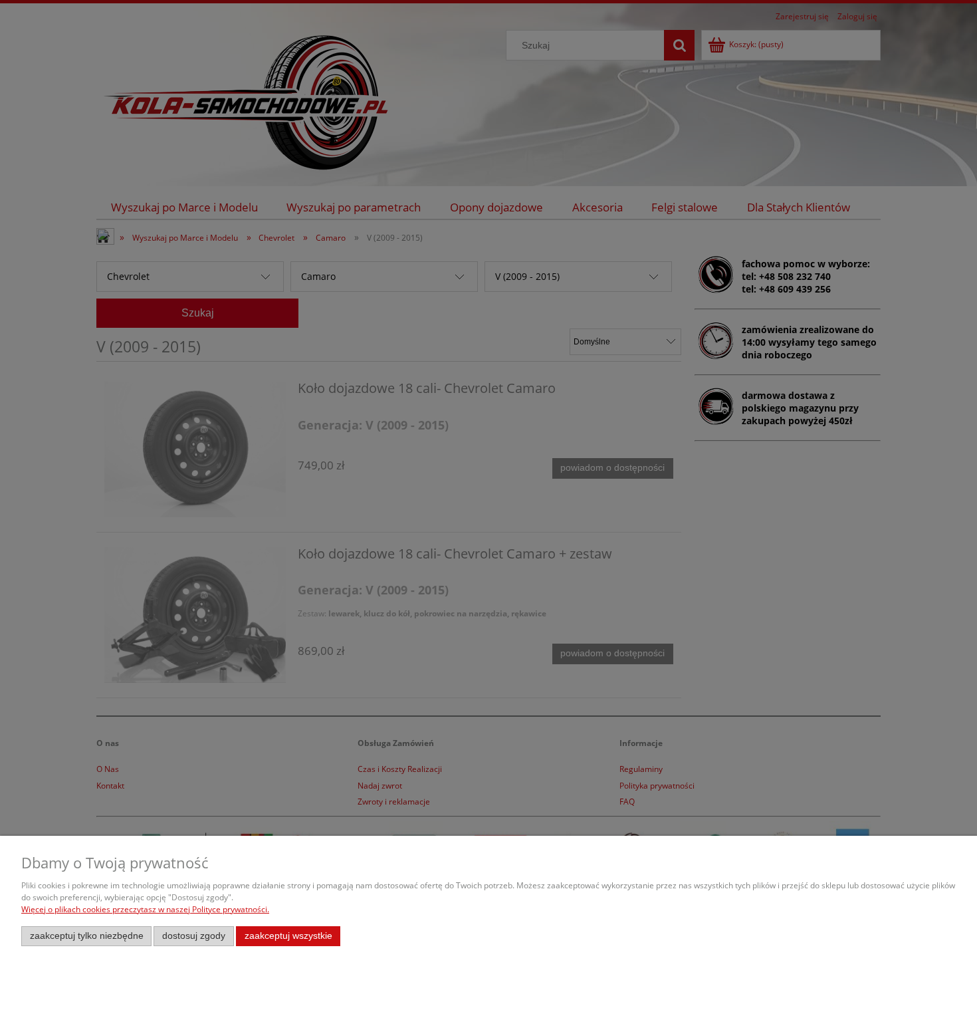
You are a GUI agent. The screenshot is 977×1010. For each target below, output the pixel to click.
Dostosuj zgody (193, 936)
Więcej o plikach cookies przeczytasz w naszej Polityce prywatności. (145, 909)
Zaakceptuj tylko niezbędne (87, 936)
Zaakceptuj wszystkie (288, 936)
